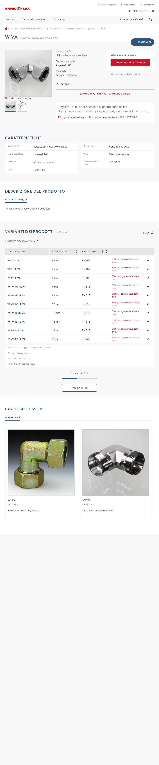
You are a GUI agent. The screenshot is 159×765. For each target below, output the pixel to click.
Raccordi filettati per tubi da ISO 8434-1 (28, 28)
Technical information (34, 19)
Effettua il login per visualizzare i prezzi (126, 260)
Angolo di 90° (56, 28)
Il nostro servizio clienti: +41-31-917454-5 (114, 117)
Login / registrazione (72, 117)
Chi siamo (59, 19)
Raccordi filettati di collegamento (81, 28)
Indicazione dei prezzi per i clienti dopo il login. (105, 94)
